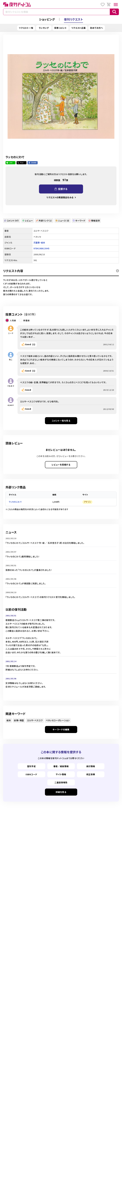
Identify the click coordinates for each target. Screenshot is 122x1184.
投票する (63, 189)
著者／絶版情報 (61, 766)
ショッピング (47, 19)
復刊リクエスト (73, 19)
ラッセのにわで (15, 501)
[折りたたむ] (117, 270)
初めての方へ (96, 27)
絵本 (9, 720)
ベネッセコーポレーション (58, 720)
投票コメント (60, 27)
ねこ (10, 359)
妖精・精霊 (19, 720)
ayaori (11, 405)
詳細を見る (61, 791)
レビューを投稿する (61, 464)
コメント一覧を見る (61, 420)
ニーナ (10, 333)
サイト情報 (61, 774)
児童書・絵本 (39, 242)
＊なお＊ (10, 386)
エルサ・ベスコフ (35, 720)
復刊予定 (31, 766)
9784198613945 (41, 248)
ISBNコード (31, 774)
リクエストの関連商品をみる (59, 197)
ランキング (44, 27)
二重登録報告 (61, 782)
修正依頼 (90, 774)
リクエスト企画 (78, 27)
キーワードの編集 (61, 729)
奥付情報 (90, 766)
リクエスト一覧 (26, 27)
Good (30, 344)
